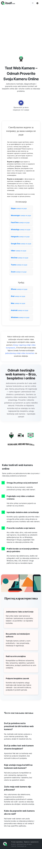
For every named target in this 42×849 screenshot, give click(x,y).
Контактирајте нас (21, 846)
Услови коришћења (17, 842)
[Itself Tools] (21, 440)
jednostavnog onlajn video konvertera (19, 353)
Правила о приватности (31, 842)
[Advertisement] (21, 28)
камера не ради (19, 208)
